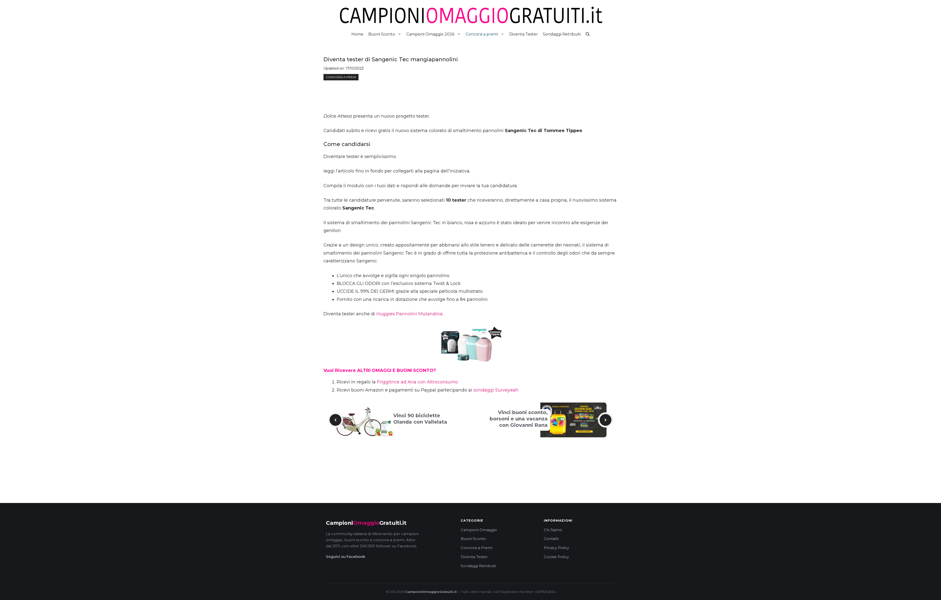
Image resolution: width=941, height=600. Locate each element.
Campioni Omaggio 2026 (430, 34)
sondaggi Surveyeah (496, 390)
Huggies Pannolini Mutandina (409, 314)
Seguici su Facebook (345, 556)
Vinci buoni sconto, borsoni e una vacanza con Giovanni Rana (519, 418)
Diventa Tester (523, 34)
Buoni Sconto (381, 34)
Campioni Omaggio (479, 529)
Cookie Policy (556, 556)
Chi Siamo (553, 529)
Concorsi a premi (482, 34)
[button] (587, 34)
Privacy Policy (556, 547)
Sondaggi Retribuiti (562, 34)
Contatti (551, 538)
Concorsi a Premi (476, 547)
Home (357, 34)
